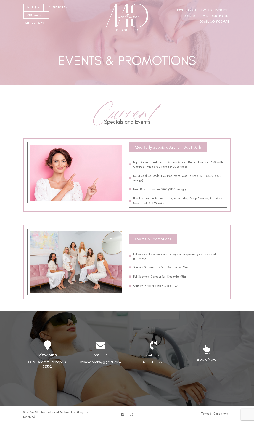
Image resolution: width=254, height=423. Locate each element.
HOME (180, 10)
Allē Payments (36, 15)
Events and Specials (215, 16)
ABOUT (191, 10)
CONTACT (191, 16)
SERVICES (206, 10)
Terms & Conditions (214, 413)
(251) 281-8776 (34, 22)
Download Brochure (214, 21)
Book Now (33, 7)
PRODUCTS (222, 10)
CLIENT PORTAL (58, 7)
